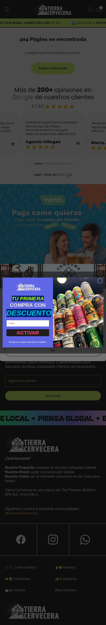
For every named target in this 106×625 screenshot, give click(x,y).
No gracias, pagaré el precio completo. (28, 342)
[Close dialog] (100, 281)
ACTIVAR (28, 332)
